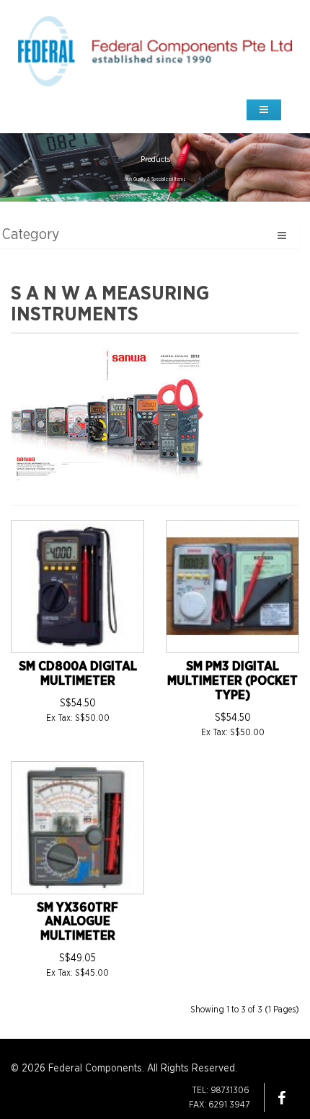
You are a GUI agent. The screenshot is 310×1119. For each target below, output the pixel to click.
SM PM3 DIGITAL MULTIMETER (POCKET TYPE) (232, 681)
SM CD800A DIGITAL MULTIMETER (78, 674)
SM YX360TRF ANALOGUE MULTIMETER (77, 922)
